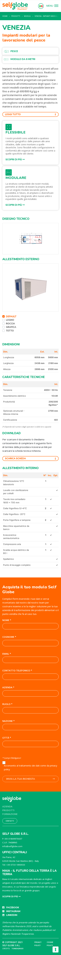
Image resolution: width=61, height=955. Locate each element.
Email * (6, 653)
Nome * (6, 620)
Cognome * (9, 636)
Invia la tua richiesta (20, 779)
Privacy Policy (37, 943)
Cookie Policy (50, 943)
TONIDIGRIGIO (17, 948)
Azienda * (8, 687)
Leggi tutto (13, 114)
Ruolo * (7, 704)
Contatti (10, 821)
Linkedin (11, 915)
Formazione (10, 814)
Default (11, 316)
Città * (6, 737)
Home (5, 16)
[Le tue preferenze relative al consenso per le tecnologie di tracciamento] (55, 949)
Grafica (11, 327)
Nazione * (8, 720)
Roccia (10, 323)
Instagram (13, 911)
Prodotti (8, 810)
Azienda (7, 806)
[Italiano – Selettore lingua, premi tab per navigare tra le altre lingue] (41, 6)
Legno (10, 320)
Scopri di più (14, 159)
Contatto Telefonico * (17, 670)
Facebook (12, 907)
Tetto (10, 330)
